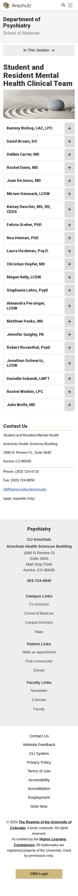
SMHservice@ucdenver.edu (24, 489)
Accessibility (39, 780)
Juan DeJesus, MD (24, 180)
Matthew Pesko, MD (25, 321)
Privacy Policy (39, 762)
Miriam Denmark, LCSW (28, 193)
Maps (39, 632)
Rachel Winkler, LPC (25, 391)
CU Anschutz (39, 604)
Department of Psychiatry (22, 22)
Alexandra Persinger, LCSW (26, 305)
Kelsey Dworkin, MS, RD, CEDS (29, 209)
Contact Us (39, 736)
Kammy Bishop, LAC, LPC (29, 128)
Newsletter (39, 691)
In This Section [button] (36, 50)
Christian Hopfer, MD (26, 264)
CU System (39, 753)
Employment (39, 797)
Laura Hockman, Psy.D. (28, 251)
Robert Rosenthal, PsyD (28, 347)
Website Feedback (39, 745)
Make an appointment (39, 652)
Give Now (39, 806)
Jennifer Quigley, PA (25, 334)
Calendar (39, 700)
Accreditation (39, 788)
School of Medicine (21, 33)
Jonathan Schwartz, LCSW (25, 363)
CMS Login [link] (39, 874)
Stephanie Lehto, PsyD (27, 290)
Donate (39, 670)
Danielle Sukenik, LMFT (28, 378)
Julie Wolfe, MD (21, 404)
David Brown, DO (22, 141)
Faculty (39, 709)
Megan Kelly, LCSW (24, 277)
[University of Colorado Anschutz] (17, 5)
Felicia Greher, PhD (24, 224)
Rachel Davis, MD (22, 167)
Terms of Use (39, 771)
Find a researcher (39, 661)
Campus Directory (39, 622)
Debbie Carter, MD (23, 154)
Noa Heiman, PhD (23, 238)
